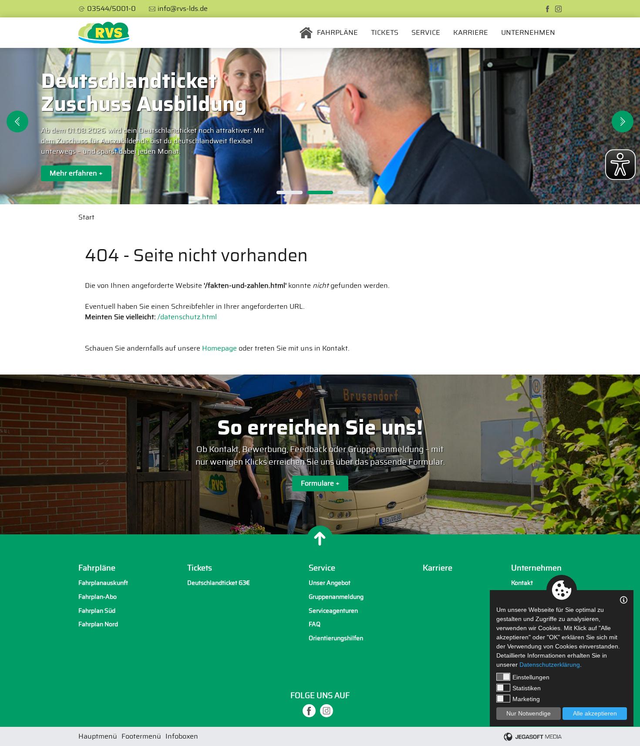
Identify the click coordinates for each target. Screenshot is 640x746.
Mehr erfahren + (76, 173)
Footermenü (141, 736)
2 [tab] (320, 192)
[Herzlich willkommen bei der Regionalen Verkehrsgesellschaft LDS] (103, 32)
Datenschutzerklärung (549, 664)
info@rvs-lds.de (183, 8)
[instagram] (558, 9)
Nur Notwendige (528, 713)
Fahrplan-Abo (97, 597)
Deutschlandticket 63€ (218, 583)
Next (622, 121)
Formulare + (320, 483)
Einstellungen (530, 677)
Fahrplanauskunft (103, 583)
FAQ (314, 624)
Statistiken (526, 688)
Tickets (384, 32)
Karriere (470, 32)
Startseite (306, 32)
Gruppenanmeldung (336, 597)
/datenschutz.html (187, 317)
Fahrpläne (337, 32)
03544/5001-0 (111, 8)
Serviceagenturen (333, 611)
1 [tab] (289, 192)
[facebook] (547, 9)
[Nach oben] (320, 539)
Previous (17, 121)
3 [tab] (350, 192)
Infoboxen (181, 736)
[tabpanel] (320, 126)
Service (425, 32)
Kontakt (522, 583)
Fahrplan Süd (96, 611)
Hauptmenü (97, 736)
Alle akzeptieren (595, 713)
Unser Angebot (329, 583)
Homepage (219, 348)
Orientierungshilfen (336, 638)
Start (86, 217)
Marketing (526, 698)
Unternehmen (528, 32)
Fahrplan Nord (98, 624)
